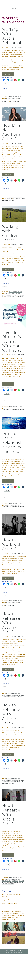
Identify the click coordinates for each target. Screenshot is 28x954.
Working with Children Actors (10, 233)
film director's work (11, 99)
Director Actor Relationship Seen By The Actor (13, 442)
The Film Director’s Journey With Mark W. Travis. (12, 341)
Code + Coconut (18, 952)
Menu (15, 8)
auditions (9, 198)
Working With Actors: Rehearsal (11, 36)
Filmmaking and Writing (15, 96)
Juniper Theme (9, 952)
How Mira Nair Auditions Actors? (11, 132)
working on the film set (17, 781)
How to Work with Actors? (12, 544)
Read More (8, 74)
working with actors (16, 101)
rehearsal (15, 100)
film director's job (11, 98)
